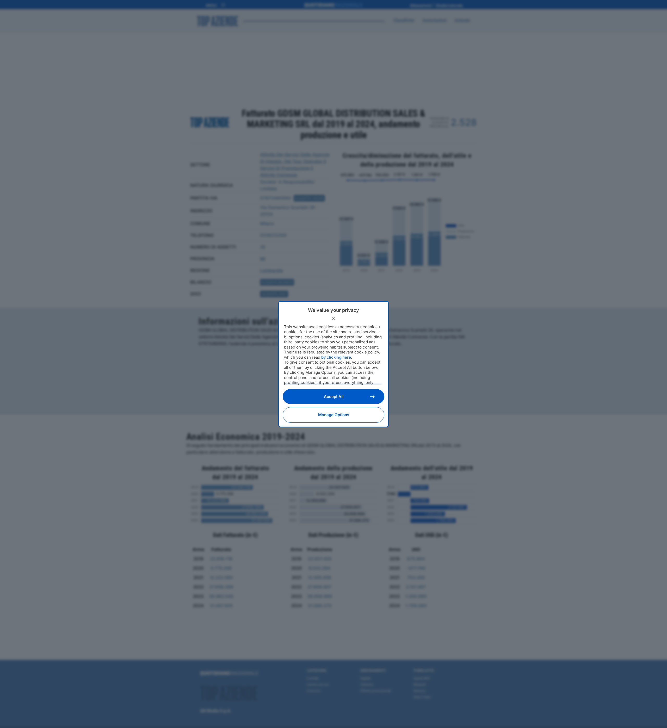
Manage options (333, 414)
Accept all (333, 396)
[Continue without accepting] (333, 319)
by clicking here (336, 357)
